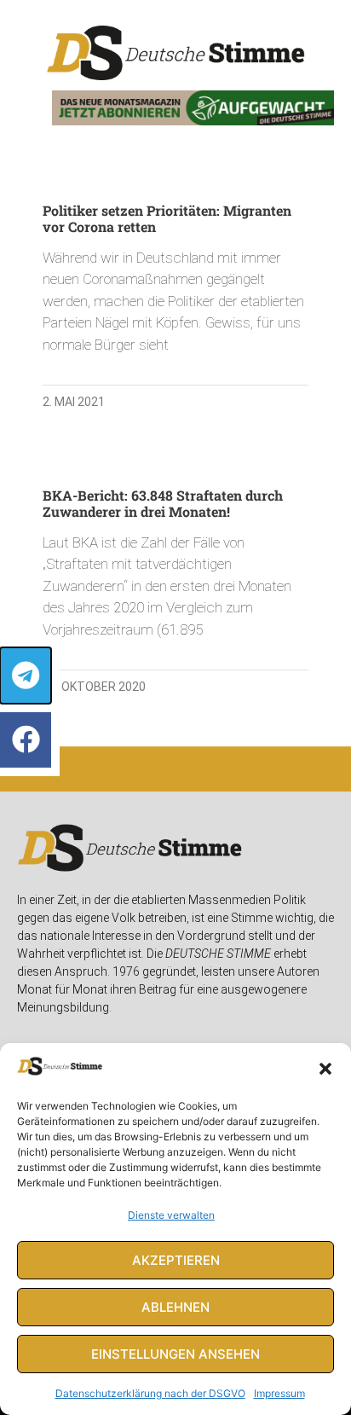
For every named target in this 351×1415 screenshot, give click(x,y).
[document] (175, 707)
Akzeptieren (176, 1260)
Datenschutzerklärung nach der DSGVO (150, 1393)
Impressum (279, 1393)
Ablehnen (175, 1307)
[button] (325, 1068)
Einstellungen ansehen (175, 1354)
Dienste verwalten (171, 1215)
